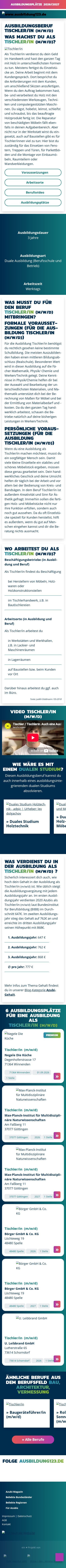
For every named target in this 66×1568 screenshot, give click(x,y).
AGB (4, 1520)
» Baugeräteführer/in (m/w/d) (26, 1414)
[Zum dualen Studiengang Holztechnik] (26, 808)
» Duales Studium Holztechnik (22, 823)
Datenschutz (25, 1516)
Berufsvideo (34, 192)
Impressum (8, 1516)
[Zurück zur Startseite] (24, 14)
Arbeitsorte (34, 182)
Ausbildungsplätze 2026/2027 (34, 4)
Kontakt (6, 1524)
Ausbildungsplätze (34, 202)
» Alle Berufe (33, 1439)
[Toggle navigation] (59, 14)
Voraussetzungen (34, 172)
